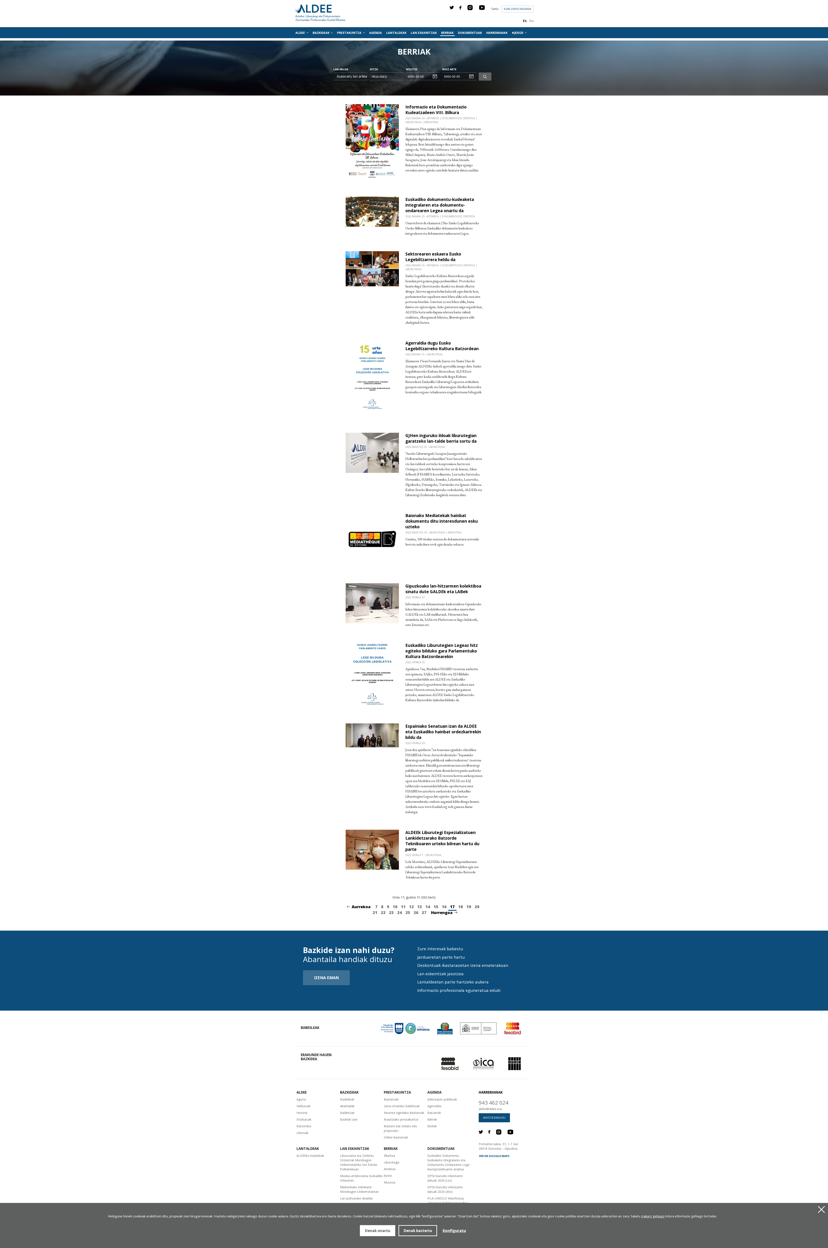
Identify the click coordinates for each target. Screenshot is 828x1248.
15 (436, 906)
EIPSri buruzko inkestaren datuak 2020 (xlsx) (445, 1189)
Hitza (374, 69)
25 (407, 912)
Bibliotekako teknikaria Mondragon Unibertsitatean (359, 1189)
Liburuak (302, 1133)
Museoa (389, 1182)
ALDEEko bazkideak (310, 1156)
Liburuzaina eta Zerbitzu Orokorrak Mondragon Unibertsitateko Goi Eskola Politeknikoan (358, 1162)
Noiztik (411, 69)
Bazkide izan (349, 1119)
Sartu (495, 9)
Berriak (447, 33)
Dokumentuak (470, 33)
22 (383, 912)
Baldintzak (347, 1113)
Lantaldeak (396, 33)
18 (460, 906)
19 (468, 906)
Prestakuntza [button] (349, 33)
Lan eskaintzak (424, 33)
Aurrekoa (361, 906)
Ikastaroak (391, 1099)
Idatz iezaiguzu (494, 1117)
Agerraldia (434, 1106)
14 (427, 906)
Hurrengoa (442, 912)
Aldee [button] (300, 33)
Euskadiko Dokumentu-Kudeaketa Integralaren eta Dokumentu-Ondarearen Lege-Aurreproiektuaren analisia (448, 1162)
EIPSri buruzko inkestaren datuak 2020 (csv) (445, 1178)
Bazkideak (347, 1099)
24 (399, 912)
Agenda (375, 33)
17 (452, 906)
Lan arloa (340, 69)
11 (403, 906)
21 (375, 912)
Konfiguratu (454, 1230)
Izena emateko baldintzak (402, 1106)
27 (424, 912)
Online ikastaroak (396, 1137)
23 (391, 912)
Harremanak (497, 33)
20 (477, 906)
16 (444, 906)
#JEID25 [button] (518, 33)
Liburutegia (391, 1162)
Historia (301, 1113)
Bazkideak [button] (321, 33)
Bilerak (432, 1119)
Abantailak (347, 1106)
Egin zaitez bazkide (517, 9)
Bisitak (432, 1126)
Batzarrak (434, 1113)
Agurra (301, 1099)
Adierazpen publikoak (442, 1099)
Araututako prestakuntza (401, 1119)
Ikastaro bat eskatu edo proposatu (400, 1128)
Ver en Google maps (494, 1156)
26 (416, 912)
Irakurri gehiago (653, 1216)
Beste (388, 1176)
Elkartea (389, 1156)
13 (419, 906)
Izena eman (326, 977)
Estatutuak (303, 1119)
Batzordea (303, 1126)
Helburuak (303, 1106)
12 (411, 906)
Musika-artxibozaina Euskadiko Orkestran (361, 1178)
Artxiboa (389, 1169)
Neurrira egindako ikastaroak (404, 1113)
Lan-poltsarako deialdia (356, 1198)
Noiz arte (449, 69)
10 (395, 906)
